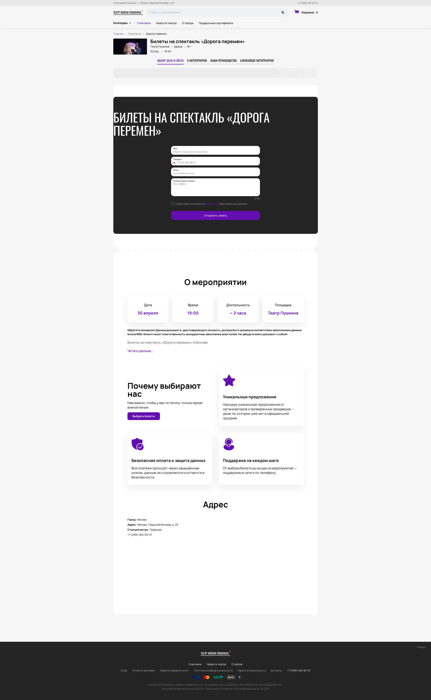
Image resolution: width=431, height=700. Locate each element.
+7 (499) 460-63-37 (308, 3)
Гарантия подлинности (252, 670)
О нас (124, 670)
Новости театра (166, 23)
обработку (212, 204)
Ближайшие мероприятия (257, 60)
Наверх (421, 647)
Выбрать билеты (143, 416)
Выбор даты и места (170, 60)
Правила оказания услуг (174, 670)
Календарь (120, 23)
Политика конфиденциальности (213, 670)
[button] (174, 162)
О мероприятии (197, 60)
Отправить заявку (215, 215)
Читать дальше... (140, 350)
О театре (187, 23)
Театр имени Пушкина (127, 12)
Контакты (276, 670)
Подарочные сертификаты (216, 23)
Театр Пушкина (159, 46)
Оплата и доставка (143, 670)
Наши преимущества (223, 60)
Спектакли (144, 23)
